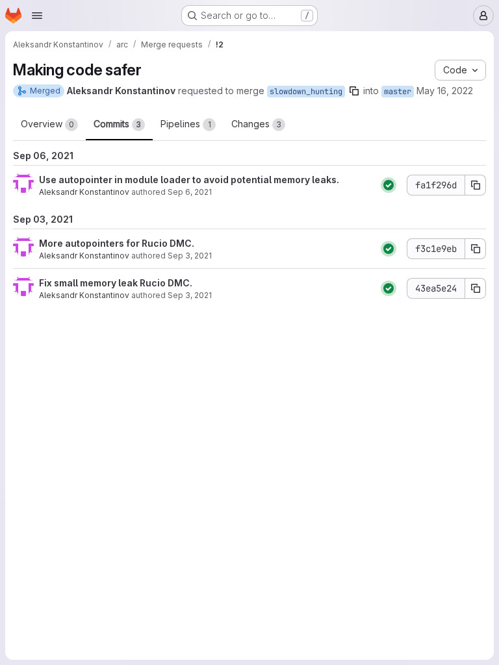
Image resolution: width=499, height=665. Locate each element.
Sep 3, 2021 (190, 255)
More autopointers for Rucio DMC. (116, 243)
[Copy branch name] (354, 91)
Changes (256, 123)
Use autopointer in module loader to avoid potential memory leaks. (189, 179)
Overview (47, 123)
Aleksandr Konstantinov (84, 192)
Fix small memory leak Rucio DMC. (115, 282)
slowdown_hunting (306, 91)
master (397, 91)
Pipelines (185, 123)
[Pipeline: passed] (388, 185)
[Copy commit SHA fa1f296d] (475, 185)
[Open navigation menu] (37, 15)
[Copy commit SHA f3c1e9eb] (475, 248)
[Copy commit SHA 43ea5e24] (475, 288)
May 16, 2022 (444, 90)
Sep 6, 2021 (190, 192)
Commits (117, 123)
